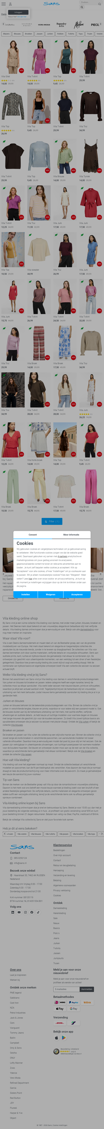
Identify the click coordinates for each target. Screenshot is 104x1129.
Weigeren (50, 594)
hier (30, 578)
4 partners (62, 556)
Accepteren (77, 594)
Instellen (25, 594)
